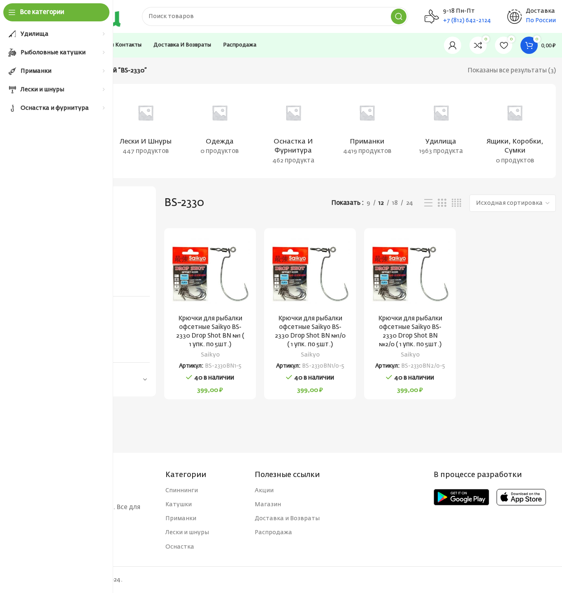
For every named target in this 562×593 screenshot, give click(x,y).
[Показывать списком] (428, 203)
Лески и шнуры (187, 532)
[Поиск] (398, 16)
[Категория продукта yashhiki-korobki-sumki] (515, 131)
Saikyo (210, 355)
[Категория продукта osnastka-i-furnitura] (293, 131)
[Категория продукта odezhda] (219, 126)
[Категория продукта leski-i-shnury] (145, 126)
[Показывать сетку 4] (456, 203)
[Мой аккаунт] (452, 45)
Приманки (180, 518)
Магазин (268, 504)
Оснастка (179, 547)
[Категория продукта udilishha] (441, 126)
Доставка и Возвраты (287, 518)
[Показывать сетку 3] (442, 203)
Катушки (178, 504)
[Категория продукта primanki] (367, 126)
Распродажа (273, 532)
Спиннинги (181, 490)
